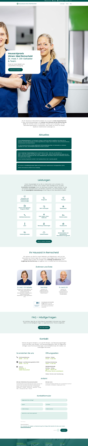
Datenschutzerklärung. (26, 427)
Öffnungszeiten (61, 0)
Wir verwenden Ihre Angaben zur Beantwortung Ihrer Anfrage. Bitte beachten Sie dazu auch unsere (43, 427)
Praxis (67, 3)
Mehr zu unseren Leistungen (44, 241)
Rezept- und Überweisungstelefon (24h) (29, 362)
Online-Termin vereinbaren (15, 69)
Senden (64, 430)
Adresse (21, 367)
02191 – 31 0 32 (69, 0)
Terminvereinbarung (24, 357)
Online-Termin (48, 0)
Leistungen (62, 3)
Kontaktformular (43, 155)
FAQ (71, 3)
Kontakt (54, 0)
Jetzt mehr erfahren (44, 327)
